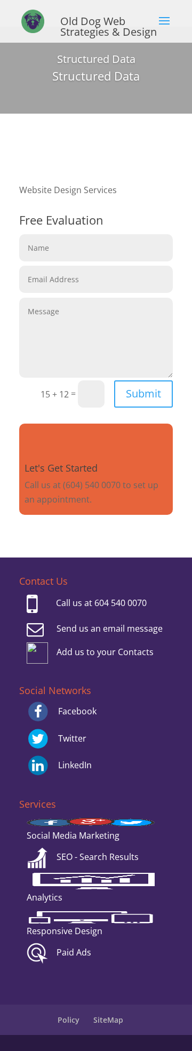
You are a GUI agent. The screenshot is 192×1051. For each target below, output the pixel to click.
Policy (68, 1020)
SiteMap (108, 1020)
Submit (143, 393)
